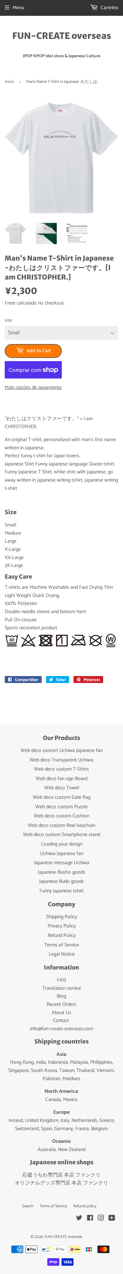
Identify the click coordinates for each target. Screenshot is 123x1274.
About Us (61, 1012)
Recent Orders (61, 1004)
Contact (61, 1020)
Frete (10, 303)
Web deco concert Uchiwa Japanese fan (61, 750)
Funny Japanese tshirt (61, 891)
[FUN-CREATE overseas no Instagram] (101, 1219)
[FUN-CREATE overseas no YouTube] (111, 1219)
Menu (18, 7)
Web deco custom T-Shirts (61, 769)
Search (27, 1206)
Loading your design (61, 844)
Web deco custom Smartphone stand (61, 834)
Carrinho (108, 7)
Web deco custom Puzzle (61, 807)
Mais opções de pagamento (33, 388)
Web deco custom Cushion (61, 816)
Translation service (61, 988)
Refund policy (85, 1206)
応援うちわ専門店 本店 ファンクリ (61, 1175)
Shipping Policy (61, 917)
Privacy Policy (62, 926)
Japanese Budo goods (61, 881)
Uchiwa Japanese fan (61, 853)
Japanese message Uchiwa (61, 863)
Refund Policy (62, 935)
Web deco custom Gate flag (62, 797)
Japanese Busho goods (61, 872)
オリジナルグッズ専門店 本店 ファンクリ (61, 1183)
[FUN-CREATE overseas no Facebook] (90, 1219)
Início (9, 81)
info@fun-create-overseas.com (61, 1029)
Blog (61, 996)
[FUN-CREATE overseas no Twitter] (79, 1219)
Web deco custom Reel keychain (61, 825)
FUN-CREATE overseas (61, 35)
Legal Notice (62, 954)
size (8, 320)
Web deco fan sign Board (61, 778)
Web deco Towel (61, 788)
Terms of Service (61, 945)
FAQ (61, 980)
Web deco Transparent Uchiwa (61, 760)
